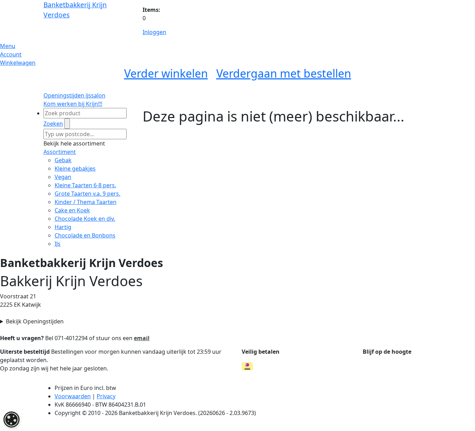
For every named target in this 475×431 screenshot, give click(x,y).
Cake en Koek (72, 210)
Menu (7, 46)
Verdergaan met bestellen (283, 73)
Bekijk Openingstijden (35, 321)
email (142, 338)
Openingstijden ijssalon (74, 95)
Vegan (63, 177)
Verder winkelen (166, 73)
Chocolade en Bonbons (85, 235)
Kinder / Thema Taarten (85, 202)
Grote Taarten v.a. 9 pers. (87, 193)
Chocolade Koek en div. (85, 218)
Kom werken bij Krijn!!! (72, 104)
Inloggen (154, 32)
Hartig (63, 227)
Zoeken (53, 123)
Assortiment (59, 152)
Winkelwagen (17, 62)
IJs (58, 244)
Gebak (63, 160)
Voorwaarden (73, 396)
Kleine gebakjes (75, 168)
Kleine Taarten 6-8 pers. (85, 185)
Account (11, 54)
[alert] (11, 420)
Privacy (106, 396)
